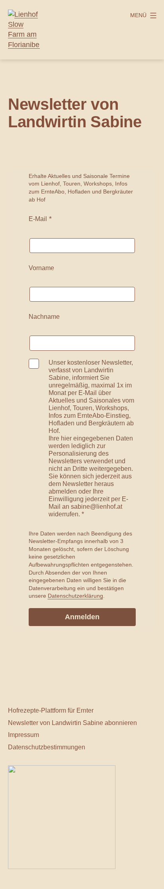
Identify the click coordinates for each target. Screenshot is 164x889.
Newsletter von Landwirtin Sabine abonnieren (72, 722)
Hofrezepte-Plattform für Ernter (51, 710)
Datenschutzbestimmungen (46, 747)
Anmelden (82, 617)
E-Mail (38, 218)
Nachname (44, 316)
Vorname (41, 267)
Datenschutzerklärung (75, 596)
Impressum (23, 734)
